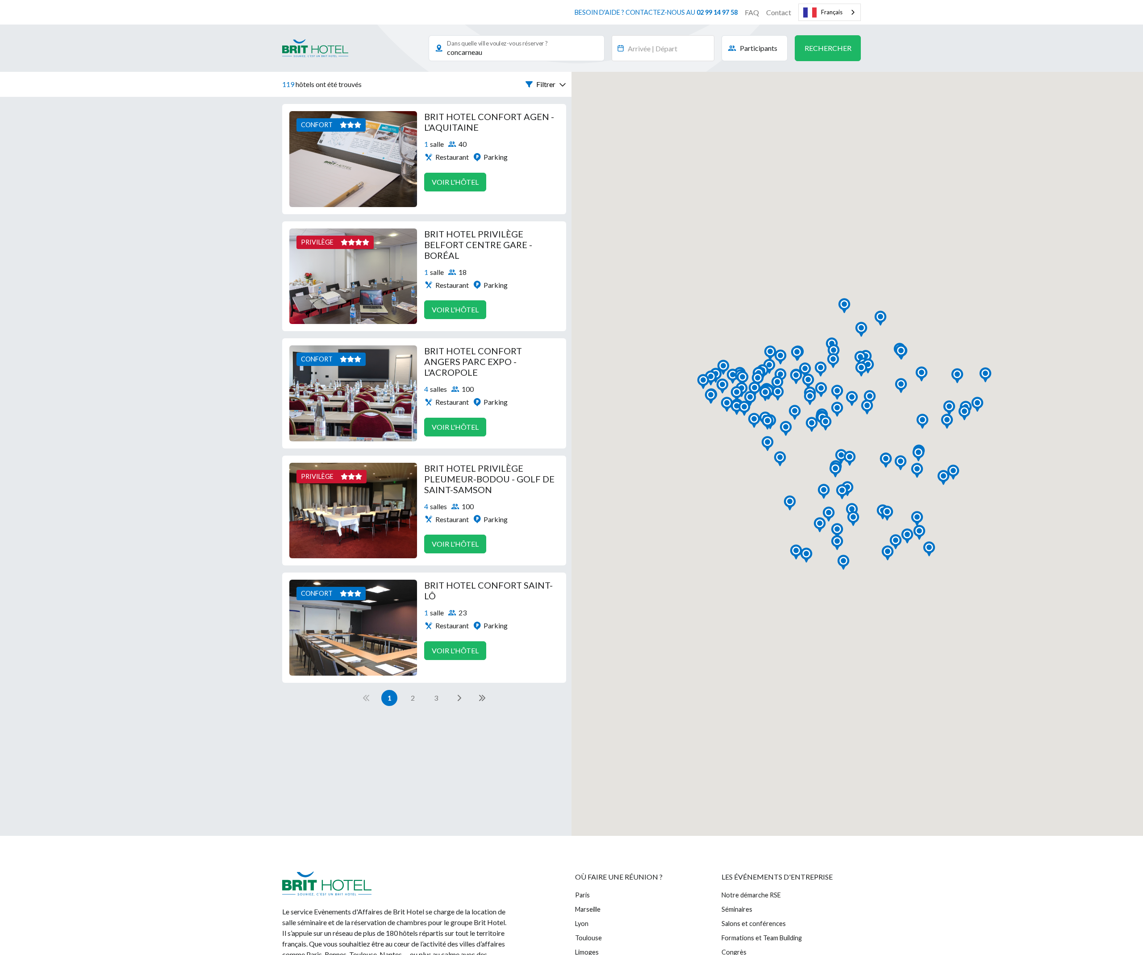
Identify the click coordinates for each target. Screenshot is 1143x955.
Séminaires (737, 909)
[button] (546, 84)
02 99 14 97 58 (717, 12)
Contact (778, 12)
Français (832, 12)
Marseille (588, 909)
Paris (582, 895)
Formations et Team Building (762, 938)
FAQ (752, 12)
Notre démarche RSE (751, 895)
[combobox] (829, 12)
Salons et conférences (754, 923)
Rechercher (828, 48)
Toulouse (588, 938)
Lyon (581, 923)
